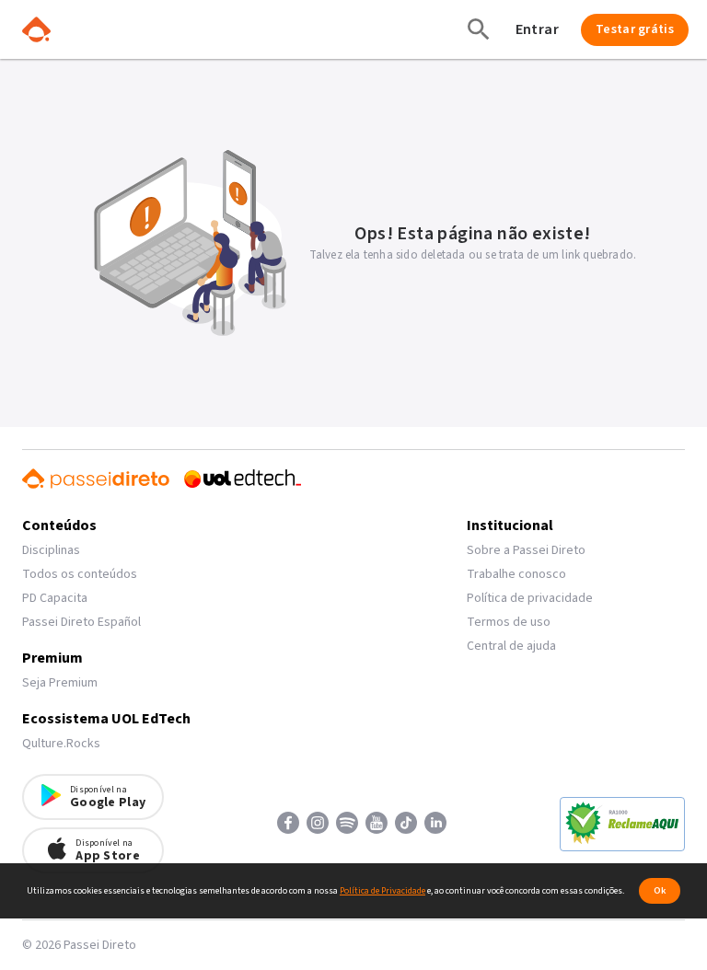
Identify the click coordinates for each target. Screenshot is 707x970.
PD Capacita (54, 598)
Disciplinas (51, 550)
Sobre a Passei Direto (526, 550)
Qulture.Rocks (61, 743)
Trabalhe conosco (516, 574)
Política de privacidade (530, 598)
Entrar (537, 29)
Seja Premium (60, 682)
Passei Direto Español (81, 622)
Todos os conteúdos (79, 574)
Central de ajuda (511, 646)
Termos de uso (509, 622)
